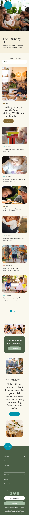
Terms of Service (17, 513)
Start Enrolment (14, 348)
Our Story (6, 479)
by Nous (16, 510)
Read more (8, 121)
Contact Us (6, 456)
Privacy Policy (8, 513)
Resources (6, 474)
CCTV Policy (22, 507)
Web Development (10, 510)
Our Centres (6, 465)
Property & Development (9, 490)
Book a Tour (14, 414)
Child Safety (7, 470)
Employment (7, 483)
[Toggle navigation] (25, 5)
